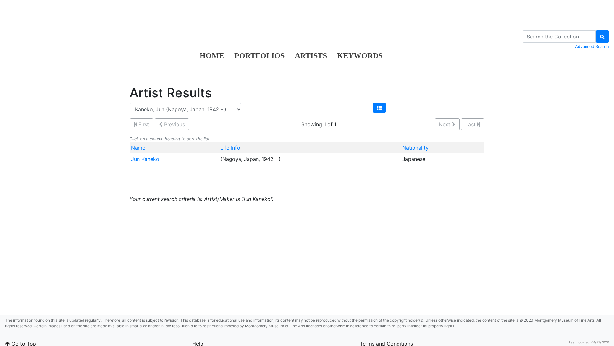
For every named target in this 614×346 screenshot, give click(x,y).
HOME (212, 56)
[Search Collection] (602, 36)
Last (471, 124)
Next (445, 124)
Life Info (230, 147)
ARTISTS (311, 56)
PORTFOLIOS (259, 56)
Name (138, 147)
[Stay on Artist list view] (379, 108)
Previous (173, 124)
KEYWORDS (359, 56)
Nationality (415, 147)
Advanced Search (592, 46)
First (143, 124)
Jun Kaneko (145, 159)
